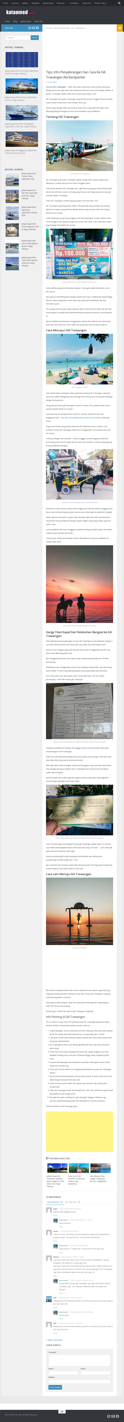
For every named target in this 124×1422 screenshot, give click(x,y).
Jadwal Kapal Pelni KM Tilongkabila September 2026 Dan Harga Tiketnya (20, 125)
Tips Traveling (78, 28)
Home (5, 3)
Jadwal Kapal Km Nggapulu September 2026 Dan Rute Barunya (21, 151)
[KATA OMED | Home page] (20, 12)
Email (83, 1369)
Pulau (49, 28)
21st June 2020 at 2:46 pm (70, 1231)
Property (60, 3)
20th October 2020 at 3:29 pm (70, 1209)
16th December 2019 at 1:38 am (70, 1323)
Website (51, 1377)
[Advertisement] (79, 52)
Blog (15, 21)
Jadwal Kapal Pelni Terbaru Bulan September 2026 (29, 176)
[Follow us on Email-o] (33, 27)
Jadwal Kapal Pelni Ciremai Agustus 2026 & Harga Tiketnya (30, 227)
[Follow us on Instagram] (29, 27)
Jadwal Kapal (48, 3)
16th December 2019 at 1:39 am (70, 1298)
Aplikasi (25, 3)
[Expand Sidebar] (120, 28)
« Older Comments (54, 1340)
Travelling (73, 3)
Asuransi (15, 3)
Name (51, 1369)
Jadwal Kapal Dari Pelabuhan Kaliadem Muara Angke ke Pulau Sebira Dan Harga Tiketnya (55, 1181)
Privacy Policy (100, 3)
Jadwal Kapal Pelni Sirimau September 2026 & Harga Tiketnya (21, 98)
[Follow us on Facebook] (37, 27)
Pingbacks (74, 1202)
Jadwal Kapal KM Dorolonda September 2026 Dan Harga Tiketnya (21, 72)
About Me (87, 3)
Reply (55, 1215)
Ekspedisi (35, 3)
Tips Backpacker (61, 28)
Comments (56, 1202)
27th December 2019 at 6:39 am (81, 1280)
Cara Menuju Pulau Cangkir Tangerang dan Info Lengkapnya (98, 1178)
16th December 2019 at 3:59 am (81, 1312)
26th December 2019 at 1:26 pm (72, 1257)
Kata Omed (52, 82)
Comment (52, 1352)
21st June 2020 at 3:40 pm (79, 1245)
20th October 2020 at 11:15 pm (81, 1220)
